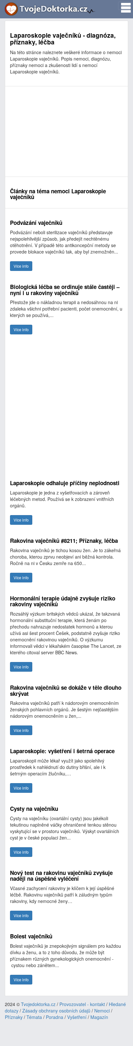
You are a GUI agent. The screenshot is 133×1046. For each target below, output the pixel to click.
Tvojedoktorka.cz (38, 1004)
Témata (34, 1017)
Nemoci (102, 1010)
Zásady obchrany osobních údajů (56, 1010)
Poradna (54, 1017)
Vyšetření (77, 1017)
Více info (21, 266)
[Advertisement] (66, 131)
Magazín (99, 1017)
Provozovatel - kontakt (82, 1004)
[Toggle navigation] (124, 6)
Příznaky (14, 1017)
